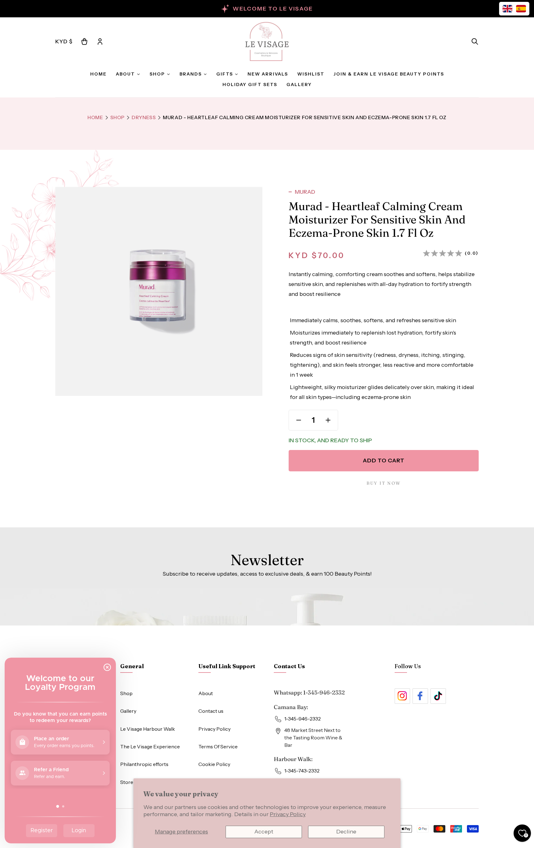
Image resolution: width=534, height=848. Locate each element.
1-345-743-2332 (302, 771)
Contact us (210, 711)
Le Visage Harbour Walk (147, 729)
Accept (263, 831)
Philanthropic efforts (144, 764)
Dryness (144, 117)
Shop (117, 117)
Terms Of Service (218, 746)
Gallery (128, 711)
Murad (305, 191)
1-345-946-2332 (324, 692)
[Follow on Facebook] (420, 696)
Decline (346, 831)
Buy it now (383, 483)
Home (95, 117)
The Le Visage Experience (150, 746)
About (205, 693)
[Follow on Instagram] (402, 696)
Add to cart (384, 460)
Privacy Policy (288, 814)
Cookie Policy (214, 764)
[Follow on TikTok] (438, 696)
